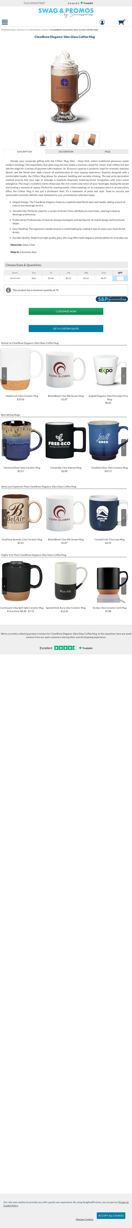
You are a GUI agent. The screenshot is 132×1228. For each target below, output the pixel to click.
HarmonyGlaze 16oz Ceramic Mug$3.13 (22, 469)
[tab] (24, 151)
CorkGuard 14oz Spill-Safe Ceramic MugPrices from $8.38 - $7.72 (21, 609)
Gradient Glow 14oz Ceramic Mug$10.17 (109, 469)
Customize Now (66, 311)
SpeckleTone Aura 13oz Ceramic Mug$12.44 (66, 609)
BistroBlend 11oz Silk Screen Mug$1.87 (66, 397)
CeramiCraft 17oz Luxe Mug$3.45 (110, 541)
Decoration (66, 151)
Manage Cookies (84, 1219)
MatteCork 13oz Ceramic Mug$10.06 (22, 397)
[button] (34, 3)
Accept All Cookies (111, 1215)
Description (24, 151)
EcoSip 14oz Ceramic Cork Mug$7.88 (109, 609)
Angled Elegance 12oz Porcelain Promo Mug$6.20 (110, 399)
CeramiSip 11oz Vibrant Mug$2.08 (65, 469)
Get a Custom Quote (66, 328)
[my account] (102, 23)
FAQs (107, 151)
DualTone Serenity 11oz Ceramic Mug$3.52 (22, 541)
